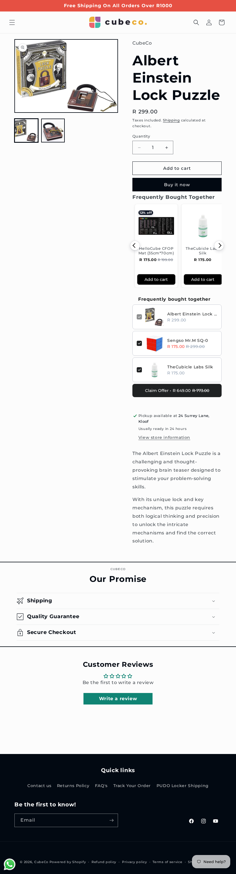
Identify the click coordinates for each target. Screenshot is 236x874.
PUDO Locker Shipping (183, 785)
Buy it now (177, 184)
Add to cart (156, 279)
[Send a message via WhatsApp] (9, 864)
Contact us (39, 785)
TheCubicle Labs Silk (203, 250)
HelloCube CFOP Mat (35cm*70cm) (156, 250)
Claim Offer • (177, 390)
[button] (12, 22)
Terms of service (167, 862)
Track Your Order (132, 785)
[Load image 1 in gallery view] (26, 130)
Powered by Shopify (68, 862)
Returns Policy (73, 785)
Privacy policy (134, 862)
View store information (164, 437)
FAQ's (101, 785)
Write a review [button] (118, 698)
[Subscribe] (111, 820)
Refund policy (104, 862)
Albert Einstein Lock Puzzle (192, 314)
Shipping (171, 120)
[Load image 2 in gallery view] (53, 130)
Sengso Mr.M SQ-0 (187, 340)
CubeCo (41, 862)
